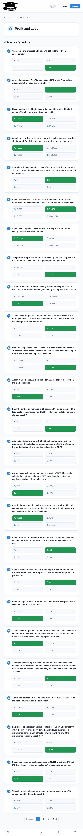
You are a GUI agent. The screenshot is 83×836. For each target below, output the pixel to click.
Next (55, 819)
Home (6, 18)
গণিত (20, 18)
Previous (29, 819)
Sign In (64, 6)
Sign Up (75, 6)
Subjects (14, 18)
